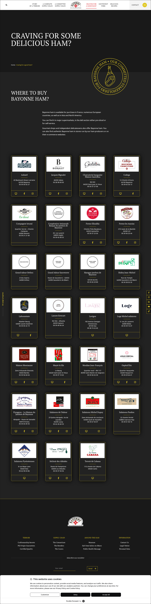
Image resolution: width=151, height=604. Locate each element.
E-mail (56, 563)
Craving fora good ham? (91, 5)
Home (13, 65)
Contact (135, 5)
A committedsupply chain (60, 5)
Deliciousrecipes (114, 5)
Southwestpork (103, 5)
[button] (6, 5)
